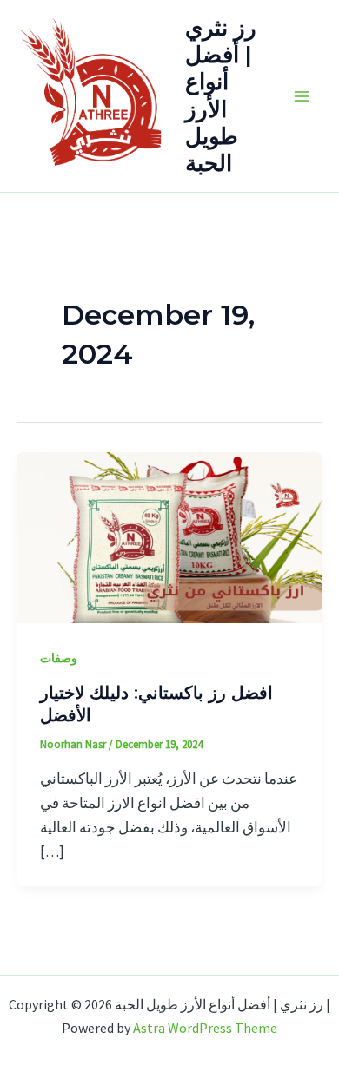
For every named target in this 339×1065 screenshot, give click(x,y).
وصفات (58, 658)
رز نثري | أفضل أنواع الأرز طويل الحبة (220, 95)
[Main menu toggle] (302, 96)
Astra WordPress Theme (205, 1027)
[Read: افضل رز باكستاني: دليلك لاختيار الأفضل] (169, 535)
